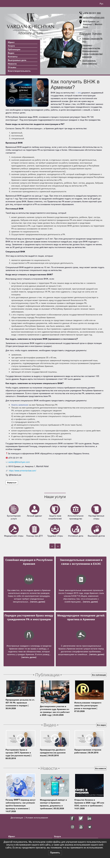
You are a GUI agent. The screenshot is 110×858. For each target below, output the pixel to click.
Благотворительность (19, 70)
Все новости (100, 768)
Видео (11, 52)
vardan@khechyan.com (93, 17)
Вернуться (11, 482)
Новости (12, 63)
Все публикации (99, 675)
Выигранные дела (17, 60)
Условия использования (36, 817)
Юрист (11, 42)
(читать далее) (37, 601)
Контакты (12, 56)
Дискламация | (18, 817)
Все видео (101, 725)
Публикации (14, 49)
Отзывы (12, 67)
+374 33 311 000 (92, 13)
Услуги (11, 45)
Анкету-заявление (19, 404)
